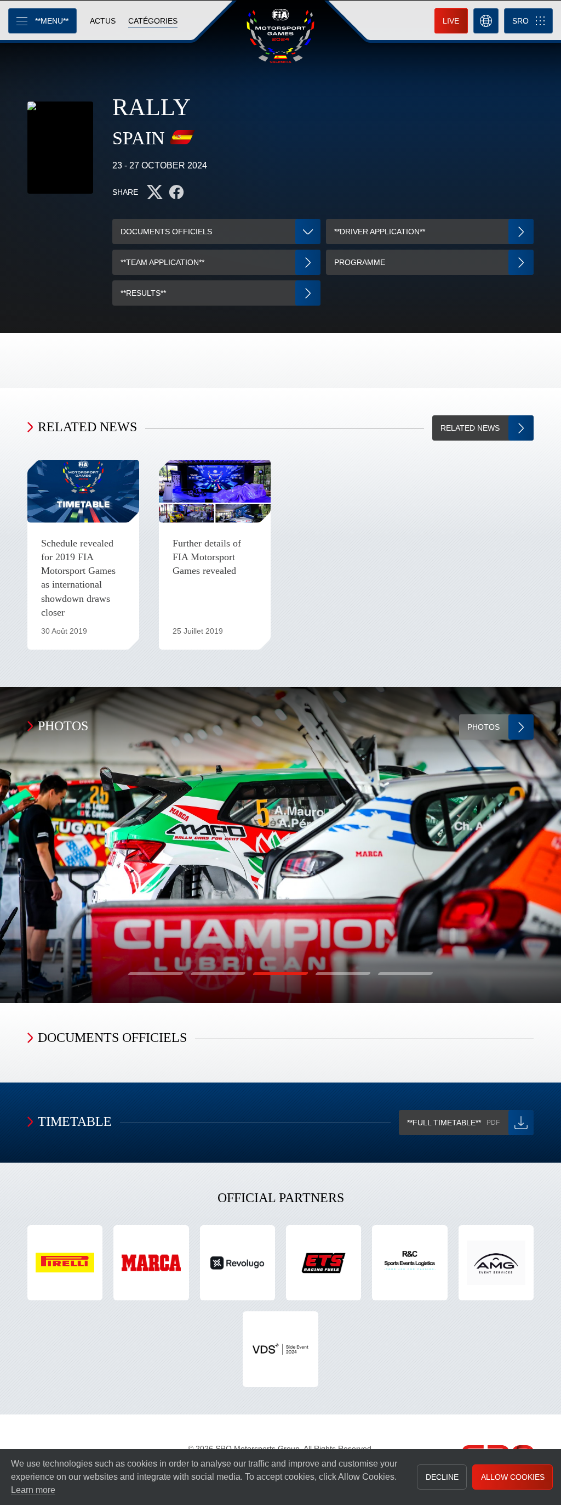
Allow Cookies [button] (513, 1477)
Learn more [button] (33, 1490)
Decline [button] (442, 1477)
